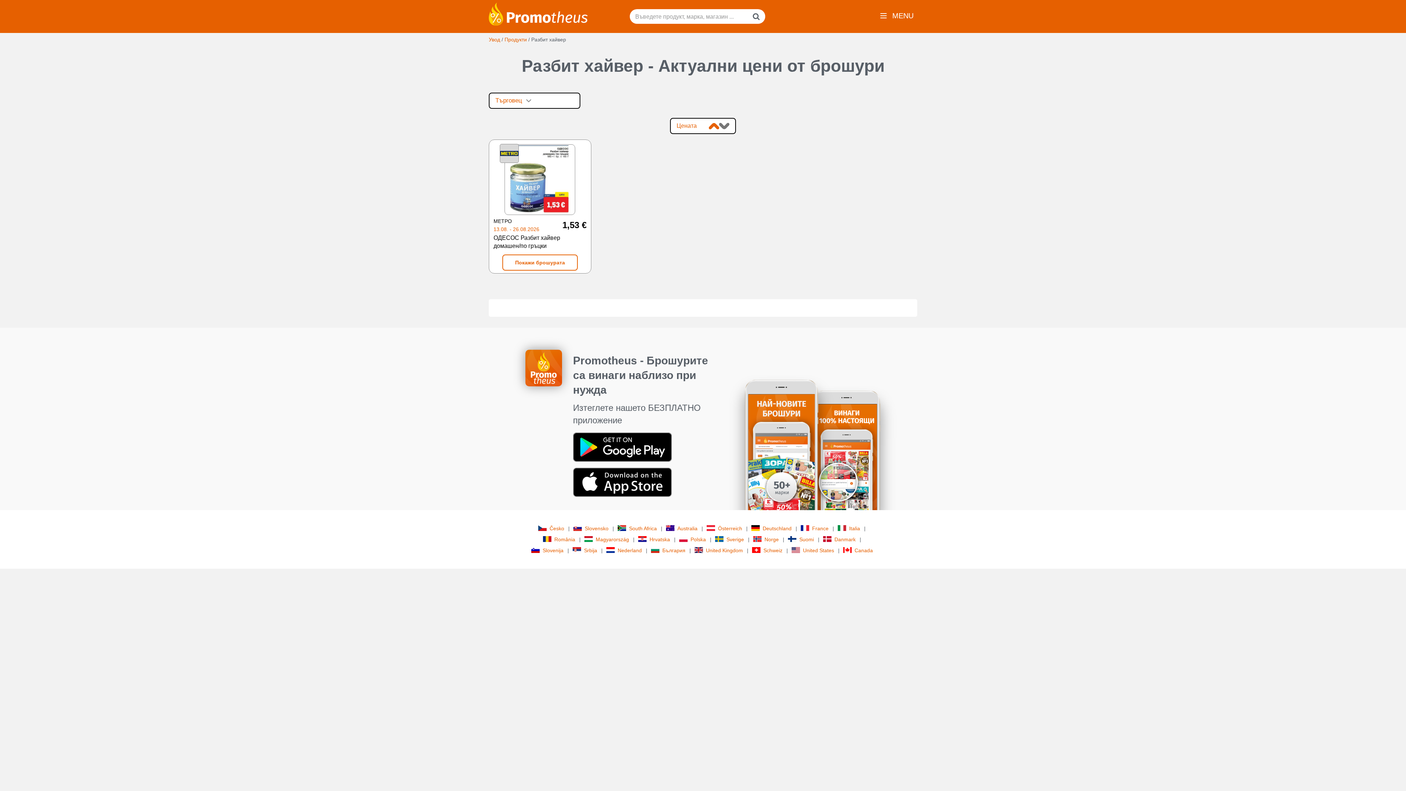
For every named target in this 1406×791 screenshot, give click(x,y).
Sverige (735, 539)
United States (818, 550)
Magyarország (612, 539)
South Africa (643, 528)
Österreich (730, 528)
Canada (864, 550)
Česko (557, 528)
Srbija (590, 550)
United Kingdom (724, 550)
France (820, 528)
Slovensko (597, 528)
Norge (772, 539)
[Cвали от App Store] (622, 482)
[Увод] (538, 13)
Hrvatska (660, 539)
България (673, 550)
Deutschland (777, 528)
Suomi (806, 539)
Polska (698, 539)
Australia (687, 528)
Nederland (630, 550)
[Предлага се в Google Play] (622, 447)
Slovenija (553, 550)
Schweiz (772, 550)
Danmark (845, 539)
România (564, 539)
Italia (854, 528)
